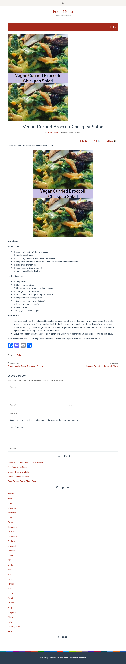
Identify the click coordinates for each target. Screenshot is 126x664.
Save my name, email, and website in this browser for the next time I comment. (45, 420)
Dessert (11, 550)
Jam (10, 569)
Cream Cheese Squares (18, 476)
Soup (10, 607)
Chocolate (12, 536)
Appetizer (12, 493)
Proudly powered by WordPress (54, 657)
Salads (11, 602)
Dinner (10, 555)
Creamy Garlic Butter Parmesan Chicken (26, 365)
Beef (10, 498)
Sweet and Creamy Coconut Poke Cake (25, 462)
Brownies (12, 512)
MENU (113, 27)
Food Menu (63, 11)
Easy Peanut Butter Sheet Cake (22, 481)
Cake (10, 517)
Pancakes (12, 583)
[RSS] (63, 3)
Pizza (10, 593)
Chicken (11, 531)
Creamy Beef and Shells (18, 471)
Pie (9, 588)
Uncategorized (14, 626)
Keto (10, 574)
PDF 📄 (97, 140)
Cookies (11, 541)
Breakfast (12, 507)
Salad (19, 355)
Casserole (12, 526)
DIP (9, 560)
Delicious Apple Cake (17, 467)
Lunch (10, 578)
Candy (10, 522)
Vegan (10, 631)
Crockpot (12, 545)
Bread (10, 503)
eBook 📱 (111, 140)
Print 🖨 (83, 140)
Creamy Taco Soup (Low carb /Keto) (102, 365)
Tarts (10, 621)
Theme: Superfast (78, 657)
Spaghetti (12, 612)
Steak (10, 617)
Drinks (10, 564)
